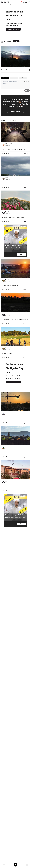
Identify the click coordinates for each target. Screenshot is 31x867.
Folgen (16, 41)
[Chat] (21, 864)
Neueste (5, 78)
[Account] (27, 864)
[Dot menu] (29, 42)
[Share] (29, 70)
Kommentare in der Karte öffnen (15, 75)
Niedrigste (23, 78)
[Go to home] (5, 2)
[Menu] (4, 864)
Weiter (27, 90)
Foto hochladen (15, 111)
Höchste (14, 78)
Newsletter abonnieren (13, 29)
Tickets (21, 254)
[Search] (10, 864)
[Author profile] (2, 42)
